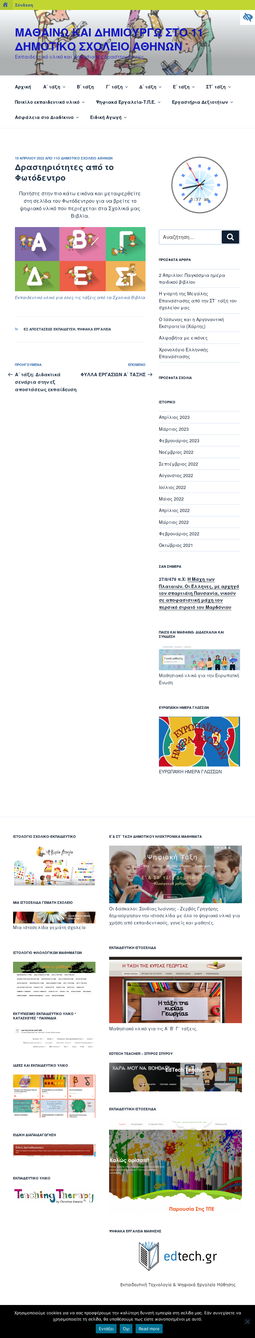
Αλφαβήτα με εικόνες (183, 337)
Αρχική (23, 86)
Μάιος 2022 (171, 499)
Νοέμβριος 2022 (176, 452)
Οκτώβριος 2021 (176, 545)
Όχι (126, 1328)
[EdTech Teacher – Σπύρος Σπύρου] (175, 1090)
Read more (149, 1328)
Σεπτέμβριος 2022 (178, 464)
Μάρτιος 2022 (174, 522)
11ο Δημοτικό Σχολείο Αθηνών (83, 158)
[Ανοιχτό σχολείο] (175, 901)
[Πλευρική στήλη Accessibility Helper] (247, 17)
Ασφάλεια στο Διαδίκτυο (44, 117)
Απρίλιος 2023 (174, 417)
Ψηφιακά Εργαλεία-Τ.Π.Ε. (125, 102)
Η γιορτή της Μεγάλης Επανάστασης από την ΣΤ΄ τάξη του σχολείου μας (198, 300)
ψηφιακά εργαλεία (94, 329)
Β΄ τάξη (85, 86)
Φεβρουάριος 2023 (179, 440)
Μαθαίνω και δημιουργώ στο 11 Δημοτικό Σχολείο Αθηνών (109, 39)
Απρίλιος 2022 (174, 510)
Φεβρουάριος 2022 (179, 533)
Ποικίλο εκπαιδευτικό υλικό (47, 102)
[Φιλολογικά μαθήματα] (54, 995)
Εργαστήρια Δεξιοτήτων (200, 102)
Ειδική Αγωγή (106, 117)
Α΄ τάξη (51, 86)
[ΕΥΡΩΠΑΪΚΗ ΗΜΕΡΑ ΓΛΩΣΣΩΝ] (199, 765)
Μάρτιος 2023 (174, 429)
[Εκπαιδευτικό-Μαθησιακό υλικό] (54, 883)
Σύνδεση (24, 4)
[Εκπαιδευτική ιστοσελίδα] (175, 1021)
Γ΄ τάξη (114, 86)
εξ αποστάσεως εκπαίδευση (49, 329)
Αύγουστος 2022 (176, 475)
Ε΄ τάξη (181, 86)
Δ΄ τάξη (147, 86)
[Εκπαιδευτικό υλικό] (54, 1202)
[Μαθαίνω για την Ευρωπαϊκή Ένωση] (199, 668)
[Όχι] (247, 1321)
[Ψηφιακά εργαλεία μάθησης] (175, 1291)
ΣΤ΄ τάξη (216, 86)
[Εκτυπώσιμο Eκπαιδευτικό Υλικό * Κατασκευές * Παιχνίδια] (54, 1046)
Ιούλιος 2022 (172, 487)
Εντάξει (106, 1328)
